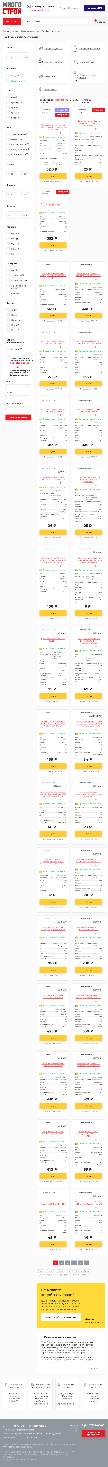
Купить (53, 176)
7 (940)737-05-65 (42, 6)
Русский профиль (46, 1275)
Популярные (61, 100)
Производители (52, 1433)
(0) (59, 133)
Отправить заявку (18, 417)
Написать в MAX (94, 8)
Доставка (73, 8)
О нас (6, 1426)
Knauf (40, 1271)
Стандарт (63, 1275)
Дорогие (44, 102)
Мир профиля (82, 1271)
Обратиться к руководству (93, 1433)
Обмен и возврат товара (33, 1426)
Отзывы (21, 1437)
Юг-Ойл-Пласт (78, 1275)
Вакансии (32, 1437)
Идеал (60, 1271)
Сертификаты (9, 1437)
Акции (63, 8)
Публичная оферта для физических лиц (23, 1433)
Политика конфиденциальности (19, 1430)
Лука (69, 1271)
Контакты (15, 1426)
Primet (50, 1271)
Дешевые (75, 100)
